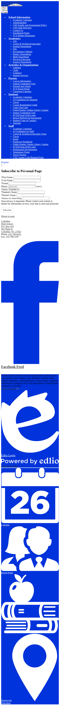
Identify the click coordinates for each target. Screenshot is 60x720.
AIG (15, 41)
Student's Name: (9, 192)
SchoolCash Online (22, 86)
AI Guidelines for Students (25, 100)
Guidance (17, 73)
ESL (15, 49)
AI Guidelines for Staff (23, 131)
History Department (22, 54)
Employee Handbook (22, 142)
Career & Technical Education (27, 44)
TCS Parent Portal (21, 89)
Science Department (22, 62)
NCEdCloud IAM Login (24, 115)
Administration (20, 22)
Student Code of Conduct (24, 120)
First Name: (7, 177)
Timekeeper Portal (21, 152)
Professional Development (25, 149)
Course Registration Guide (25, 105)
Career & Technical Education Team (29, 134)
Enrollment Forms (21, 33)
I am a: (39, 186)
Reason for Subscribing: (12, 198)
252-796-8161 (14, 234)
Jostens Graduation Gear (24, 83)
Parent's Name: (9, 195)
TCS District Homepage (24, 35)
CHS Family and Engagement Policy (30, 25)
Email (15, 139)
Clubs (15, 70)
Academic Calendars (22, 20)
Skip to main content (10, 2)
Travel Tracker (19, 155)
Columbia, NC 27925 (11, 229)
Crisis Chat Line (20, 107)
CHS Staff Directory (22, 28)
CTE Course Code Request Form (28, 157)
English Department (22, 46)
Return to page (8, 216)
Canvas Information (22, 81)
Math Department (21, 57)
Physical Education (21, 59)
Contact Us (18, 30)
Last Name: (7, 180)
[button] (19, 17)
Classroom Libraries (22, 91)
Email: (5, 183)
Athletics (17, 67)
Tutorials (17, 123)
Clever (16, 102)
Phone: (4, 186)
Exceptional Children (22, 51)
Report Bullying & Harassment (27, 118)
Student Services (20, 75)
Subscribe (7, 210)
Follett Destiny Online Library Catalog (30, 110)
